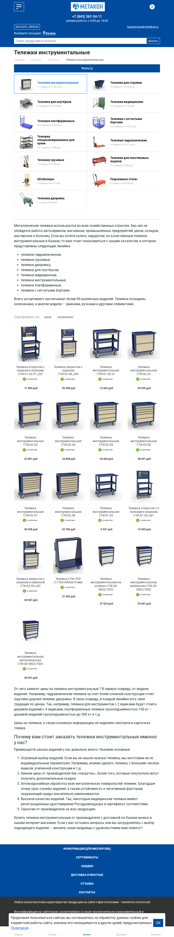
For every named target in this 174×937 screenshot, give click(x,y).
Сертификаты (87, 857)
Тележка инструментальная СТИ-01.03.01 (106, 370)
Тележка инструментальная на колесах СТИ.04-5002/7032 (106, 584)
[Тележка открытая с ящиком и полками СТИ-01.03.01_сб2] (30, 343)
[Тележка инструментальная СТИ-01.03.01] (106, 343)
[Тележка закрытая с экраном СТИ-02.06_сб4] (68, 343)
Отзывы (87, 883)
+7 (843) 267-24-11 (87, 16)
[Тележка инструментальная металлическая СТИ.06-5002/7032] (30, 629)
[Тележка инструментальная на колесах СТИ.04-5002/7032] (106, 555)
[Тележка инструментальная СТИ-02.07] (30, 484)
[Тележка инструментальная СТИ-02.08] (68, 484)
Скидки (87, 866)
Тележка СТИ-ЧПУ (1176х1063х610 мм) (68, 580)
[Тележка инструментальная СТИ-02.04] (68, 414)
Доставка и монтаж (87, 875)
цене (47, 317)
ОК (158, 923)
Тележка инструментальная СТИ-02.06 (143, 441)
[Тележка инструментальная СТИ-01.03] (106, 484)
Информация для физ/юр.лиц (87, 848)
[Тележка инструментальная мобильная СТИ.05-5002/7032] (144, 555)
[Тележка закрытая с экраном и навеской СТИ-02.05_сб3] (30, 555)
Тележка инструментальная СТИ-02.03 (30, 441)
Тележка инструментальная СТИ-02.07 (30, 511)
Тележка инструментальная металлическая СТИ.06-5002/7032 (30, 658)
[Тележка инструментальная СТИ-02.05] (106, 414)
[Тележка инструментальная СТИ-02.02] (144, 343)
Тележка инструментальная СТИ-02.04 (68, 441)
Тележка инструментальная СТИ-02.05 (106, 441)
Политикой (19, 928)
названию (65, 317)
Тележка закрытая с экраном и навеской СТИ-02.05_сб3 (30, 582)
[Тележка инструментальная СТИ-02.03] (30, 414)
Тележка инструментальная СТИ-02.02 (143, 370)
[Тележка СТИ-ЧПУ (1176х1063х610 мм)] (68, 555)
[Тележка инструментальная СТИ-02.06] (144, 414)
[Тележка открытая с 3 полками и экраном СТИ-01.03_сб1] (144, 484)
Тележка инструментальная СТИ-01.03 (106, 511)
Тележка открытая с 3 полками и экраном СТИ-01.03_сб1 (143, 511)
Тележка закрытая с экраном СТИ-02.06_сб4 (68, 370)
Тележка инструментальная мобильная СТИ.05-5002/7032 (143, 584)
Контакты (87, 892)
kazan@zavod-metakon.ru (143, 26)
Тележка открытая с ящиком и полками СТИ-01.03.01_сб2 (30, 370)
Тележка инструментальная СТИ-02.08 (68, 511)
